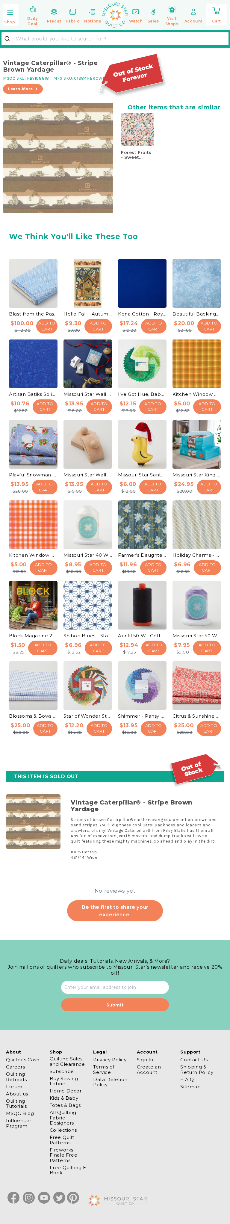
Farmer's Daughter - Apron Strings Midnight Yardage (142, 555)
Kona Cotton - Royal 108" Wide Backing (142, 314)
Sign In (145, 1059)
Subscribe (62, 1071)
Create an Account (149, 1069)
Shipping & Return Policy (196, 1069)
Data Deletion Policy (110, 1082)
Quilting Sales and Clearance (67, 1061)
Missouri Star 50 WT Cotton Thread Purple (196, 636)
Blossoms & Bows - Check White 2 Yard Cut (33, 716)
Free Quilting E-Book (69, 1170)
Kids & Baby (64, 1098)
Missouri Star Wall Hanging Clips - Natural (87, 475)
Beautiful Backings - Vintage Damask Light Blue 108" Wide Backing (196, 314)
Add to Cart (46, 326)
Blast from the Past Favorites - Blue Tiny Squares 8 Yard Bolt (33, 314)
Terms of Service (103, 1069)
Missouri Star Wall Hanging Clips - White (87, 394)
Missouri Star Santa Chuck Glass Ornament (142, 475)
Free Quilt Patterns (62, 1139)
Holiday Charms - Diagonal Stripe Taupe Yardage (196, 555)
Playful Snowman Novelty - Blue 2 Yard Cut (33, 475)
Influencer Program (18, 1123)
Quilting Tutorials (16, 1103)
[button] (10, 15)
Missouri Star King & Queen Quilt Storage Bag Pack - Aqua (196, 475)
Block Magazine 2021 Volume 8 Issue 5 (33, 636)
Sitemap (190, 1086)
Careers (15, 1067)
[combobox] (115, 38)
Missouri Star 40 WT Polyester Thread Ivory (87, 555)
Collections (63, 1130)
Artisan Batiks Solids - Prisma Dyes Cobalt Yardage (33, 394)
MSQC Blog (20, 1113)
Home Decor (66, 1091)
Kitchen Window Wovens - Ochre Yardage (196, 394)
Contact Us (194, 1059)
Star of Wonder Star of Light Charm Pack (87, 716)
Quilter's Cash (22, 1059)
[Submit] (9, 38)
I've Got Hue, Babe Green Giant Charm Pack (142, 394)
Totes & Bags (65, 1105)
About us (17, 1094)
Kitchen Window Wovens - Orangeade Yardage (33, 555)
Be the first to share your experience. (115, 910)
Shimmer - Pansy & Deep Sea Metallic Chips (142, 716)
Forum (14, 1086)
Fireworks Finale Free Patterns (64, 1155)
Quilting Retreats (16, 1076)
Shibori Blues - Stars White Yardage (87, 636)
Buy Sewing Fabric (64, 1081)
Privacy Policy (109, 1059)
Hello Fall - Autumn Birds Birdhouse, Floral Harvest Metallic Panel (87, 314)
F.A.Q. (187, 1079)
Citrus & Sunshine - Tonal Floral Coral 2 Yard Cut (196, 716)
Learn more (20, 88)
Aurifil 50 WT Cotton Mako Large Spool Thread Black (142, 636)
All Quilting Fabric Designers (63, 1118)
